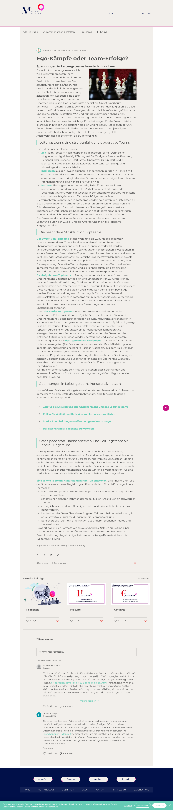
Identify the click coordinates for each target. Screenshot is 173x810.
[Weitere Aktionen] (135, 50)
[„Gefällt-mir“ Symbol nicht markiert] (44, 706)
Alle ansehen (144, 578)
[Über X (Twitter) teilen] (44, 554)
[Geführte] (130, 594)
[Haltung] (86, 594)
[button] (86, 406)
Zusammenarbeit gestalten (59, 32)
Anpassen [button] (128, 805)
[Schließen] (169, 805)
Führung (102, 32)
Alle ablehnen (142, 805)
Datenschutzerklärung (48, 806)
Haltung (75, 609)
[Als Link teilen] (57, 554)
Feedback (32, 609)
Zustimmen (159, 805)
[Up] (166, 408)
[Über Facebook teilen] (37, 554)
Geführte (119, 609)
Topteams (86, 32)
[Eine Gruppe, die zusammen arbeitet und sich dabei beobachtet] (42, 594)
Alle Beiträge (30, 32)
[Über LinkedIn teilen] (51, 554)
